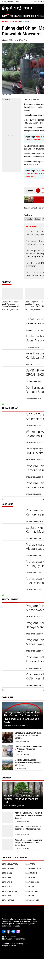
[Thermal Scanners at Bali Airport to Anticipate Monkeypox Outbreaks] (7, 751)
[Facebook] (9, 930)
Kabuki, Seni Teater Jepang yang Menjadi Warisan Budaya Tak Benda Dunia (28, 842)
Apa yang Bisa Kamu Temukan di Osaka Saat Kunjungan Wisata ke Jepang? (28, 815)
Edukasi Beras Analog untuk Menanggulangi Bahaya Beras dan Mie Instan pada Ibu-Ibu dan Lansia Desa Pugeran (11, 306)
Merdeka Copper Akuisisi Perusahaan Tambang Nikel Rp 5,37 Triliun (28, 762)
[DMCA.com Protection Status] (14, 939)
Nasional (14, 16)
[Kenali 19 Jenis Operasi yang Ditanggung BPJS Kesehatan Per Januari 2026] (12, 324)
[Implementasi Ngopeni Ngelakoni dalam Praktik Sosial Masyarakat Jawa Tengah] (12, 341)
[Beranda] (17, 8)
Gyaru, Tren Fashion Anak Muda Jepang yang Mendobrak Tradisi (28, 827)
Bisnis (33, 16)
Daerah (5, 16)
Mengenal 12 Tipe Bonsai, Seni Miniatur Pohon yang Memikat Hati (21, 799)
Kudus (37, 219)
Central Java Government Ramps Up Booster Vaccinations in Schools (28, 735)
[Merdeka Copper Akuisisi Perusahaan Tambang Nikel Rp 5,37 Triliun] (7, 764)
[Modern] (6, 99)
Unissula (28, 219)
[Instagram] (18, 930)
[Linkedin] (4, 930)
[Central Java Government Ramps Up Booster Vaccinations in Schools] (7, 737)
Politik (27, 16)
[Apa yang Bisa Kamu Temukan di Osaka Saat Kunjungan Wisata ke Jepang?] (7, 817)
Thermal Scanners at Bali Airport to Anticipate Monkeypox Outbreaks (28, 749)
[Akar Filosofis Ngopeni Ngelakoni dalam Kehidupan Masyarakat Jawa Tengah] (12, 358)
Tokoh (21, 16)
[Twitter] (13, 930)
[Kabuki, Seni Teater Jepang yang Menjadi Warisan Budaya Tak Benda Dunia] (7, 844)
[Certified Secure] (9, 937)
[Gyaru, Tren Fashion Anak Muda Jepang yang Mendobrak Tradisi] (7, 831)
